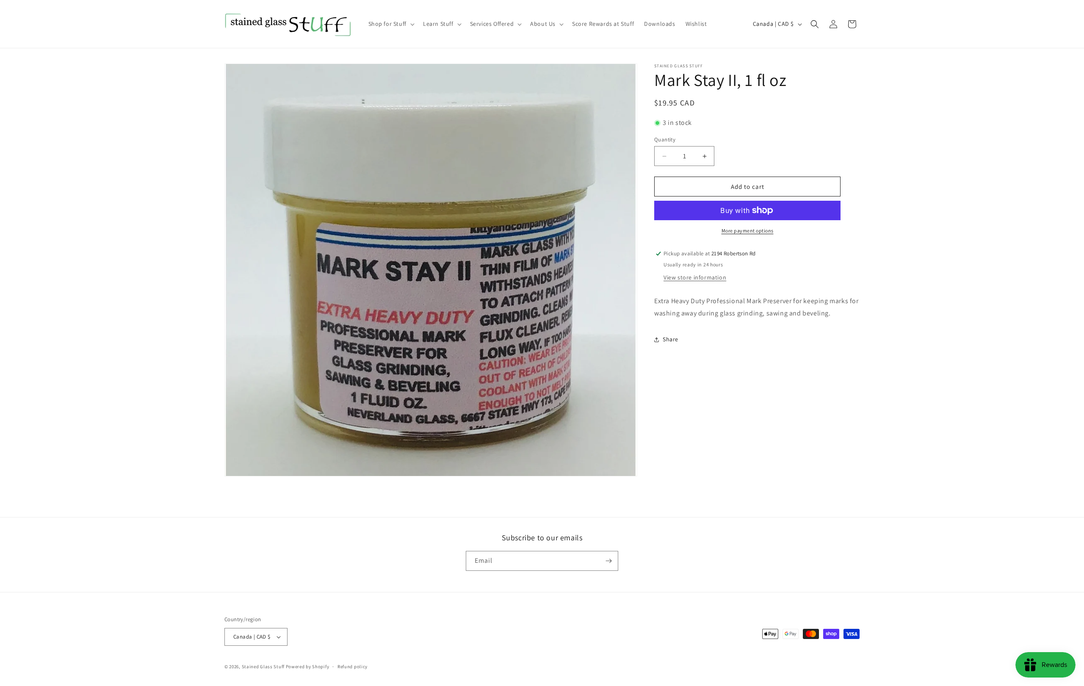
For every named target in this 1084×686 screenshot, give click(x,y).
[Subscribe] (608, 561)
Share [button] (670, 339)
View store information (695, 277)
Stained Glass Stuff (263, 666)
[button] (390, 24)
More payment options (748, 230)
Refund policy (352, 666)
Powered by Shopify (307, 666)
